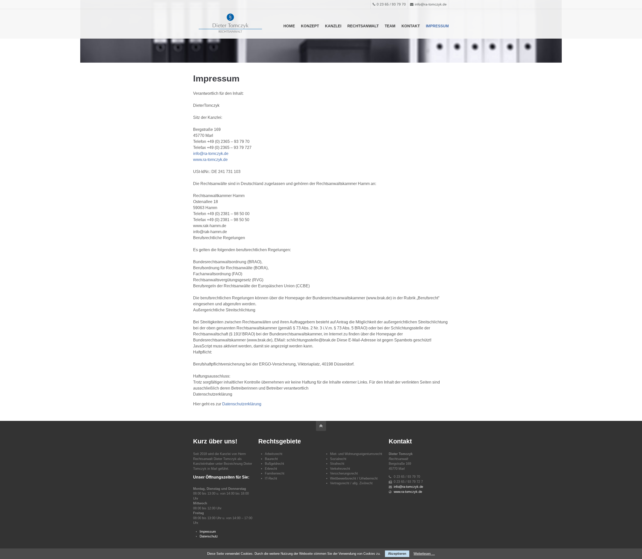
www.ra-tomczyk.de (210, 159)
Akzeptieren (397, 553)
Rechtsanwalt (363, 26)
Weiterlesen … (424, 553)
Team (390, 26)
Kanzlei (333, 26)
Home (289, 26)
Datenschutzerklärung (241, 404)
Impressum (437, 26)
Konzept (310, 26)
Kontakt (411, 26)
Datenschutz (209, 536)
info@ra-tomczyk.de (431, 4)
